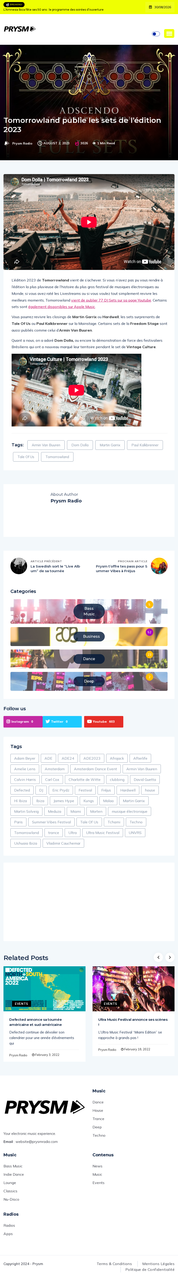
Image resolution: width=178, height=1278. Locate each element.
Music (97, 1174)
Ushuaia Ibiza (25, 843)
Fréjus (106, 790)
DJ (41, 790)
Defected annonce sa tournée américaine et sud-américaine (35, 1022)
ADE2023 (92, 758)
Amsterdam (55, 769)
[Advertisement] (89, 902)
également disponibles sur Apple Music (61, 306)
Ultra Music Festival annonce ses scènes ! (133, 1022)
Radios (9, 1225)
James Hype (64, 800)
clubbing (117, 779)
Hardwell (128, 790)
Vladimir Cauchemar (63, 843)
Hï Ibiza (20, 800)
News (97, 1166)
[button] (169, 33)
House (97, 1110)
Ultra (72, 832)
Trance (98, 1118)
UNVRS (135, 832)
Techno (136, 822)
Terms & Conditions (114, 1263)
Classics (10, 1191)
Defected (22, 790)
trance (53, 832)
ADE (48, 758)
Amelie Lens (24, 769)
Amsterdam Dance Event (95, 769)
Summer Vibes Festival (51, 822)
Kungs (88, 800)
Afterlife (140, 758)
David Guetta (145, 779)
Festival (85, 790)
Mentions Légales (158, 1263)
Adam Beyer (24, 758)
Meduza (54, 811)
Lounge (9, 1182)
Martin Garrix (110, 445)
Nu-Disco (11, 1199)
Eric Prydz (60, 790)
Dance (98, 1102)
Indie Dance (13, 1174)
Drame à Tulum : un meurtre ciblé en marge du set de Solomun (48, 9)
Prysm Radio (22, 143)
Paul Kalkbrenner (145, 445)
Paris (18, 822)
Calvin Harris (25, 779)
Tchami (114, 822)
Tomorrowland (57, 457)
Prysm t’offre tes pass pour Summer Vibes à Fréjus (121, 568)
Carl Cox (52, 779)
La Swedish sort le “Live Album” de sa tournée (55, 568)
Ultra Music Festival (102, 832)
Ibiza (40, 800)
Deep (97, 1127)
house (150, 790)
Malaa (108, 800)
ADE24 (68, 758)
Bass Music (12, 1166)
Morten (96, 811)
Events (21, 1004)
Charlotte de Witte (85, 779)
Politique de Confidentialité (150, 1269)
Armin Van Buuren (46, 445)
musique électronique (129, 811)
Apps (8, 1233)
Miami (75, 811)
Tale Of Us (25, 457)
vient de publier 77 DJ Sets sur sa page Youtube (111, 300)
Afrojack (117, 758)
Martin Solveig (26, 811)
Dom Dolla (80, 445)
